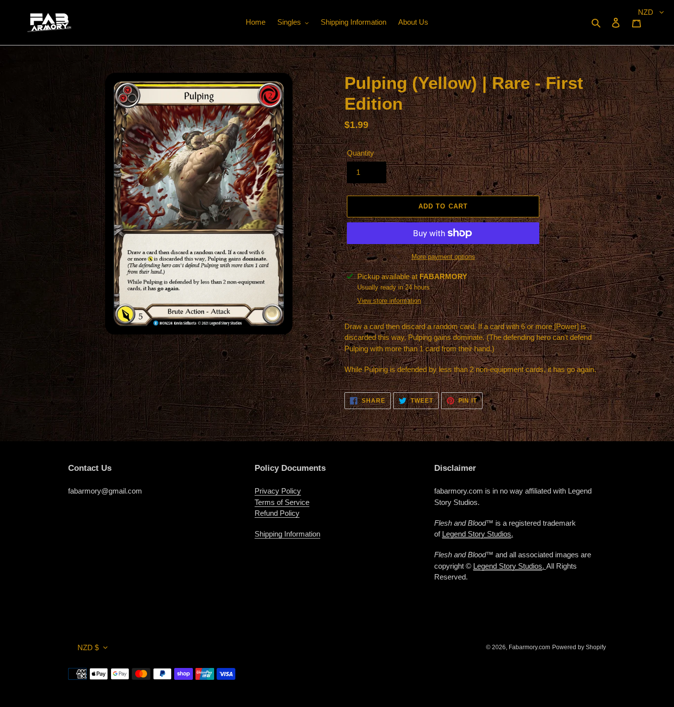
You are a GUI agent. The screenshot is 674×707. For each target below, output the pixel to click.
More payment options (443, 256)
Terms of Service (282, 502)
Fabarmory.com (529, 647)
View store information (389, 300)
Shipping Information (287, 534)
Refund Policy (277, 513)
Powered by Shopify (579, 647)
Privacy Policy (278, 491)
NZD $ (88, 647)
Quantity (360, 153)
